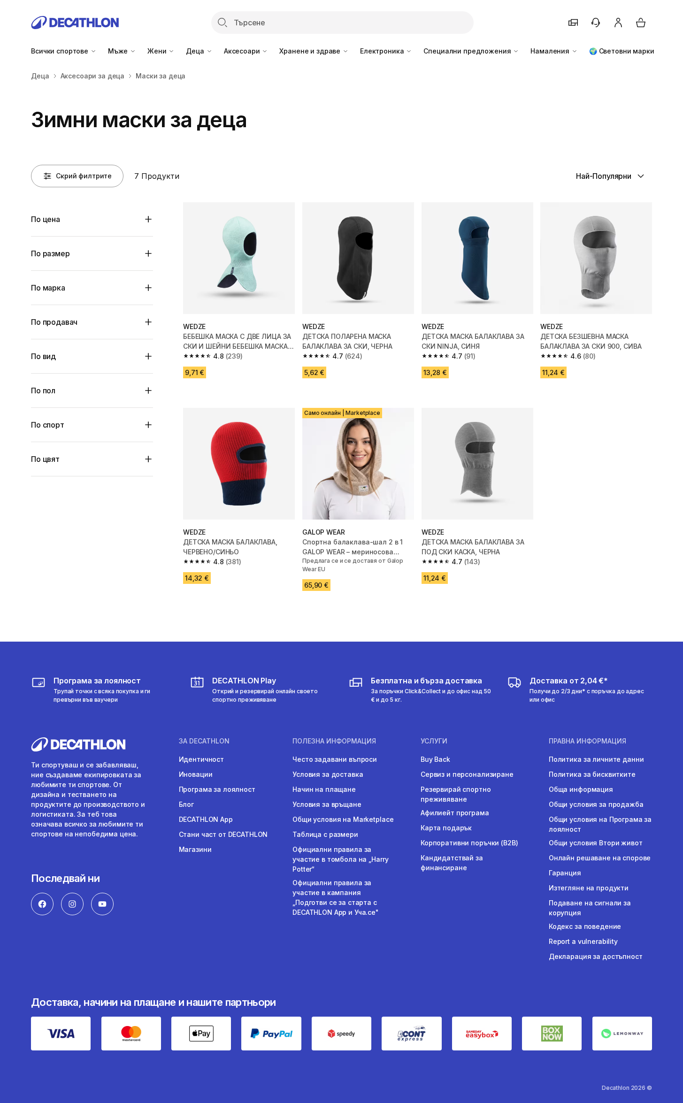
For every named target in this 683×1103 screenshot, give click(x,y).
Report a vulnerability (583, 941)
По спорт (47, 424)
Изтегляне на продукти (589, 888)
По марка (48, 287)
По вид (43, 356)
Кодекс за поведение (585, 926)
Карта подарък (446, 828)
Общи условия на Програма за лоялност (600, 824)
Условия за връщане (326, 804)
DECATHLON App (206, 819)
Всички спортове (60, 51)
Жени (157, 51)
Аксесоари (243, 51)
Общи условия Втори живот (596, 843)
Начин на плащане (324, 789)
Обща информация (581, 789)
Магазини (195, 849)
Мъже (119, 51)
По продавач (54, 322)
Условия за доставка (327, 774)
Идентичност (201, 759)
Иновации (196, 774)
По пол (43, 390)
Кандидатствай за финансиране (452, 863)
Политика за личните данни (596, 759)
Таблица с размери (325, 834)
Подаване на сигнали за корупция (590, 908)
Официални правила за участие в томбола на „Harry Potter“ (340, 859)
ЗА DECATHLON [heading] (204, 741)
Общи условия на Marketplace (342, 819)
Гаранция (565, 873)
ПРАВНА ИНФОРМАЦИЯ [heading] (587, 741)
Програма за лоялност (217, 789)
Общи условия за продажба (596, 804)
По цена (45, 219)
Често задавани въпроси (334, 759)
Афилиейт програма (455, 813)
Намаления (550, 51)
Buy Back (435, 759)
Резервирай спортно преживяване (456, 794)
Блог (186, 804)
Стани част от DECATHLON (223, 834)
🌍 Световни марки (621, 51)
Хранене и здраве (310, 51)
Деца (196, 51)
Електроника (383, 51)
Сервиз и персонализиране (467, 774)
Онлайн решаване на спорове (600, 858)
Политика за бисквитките (592, 774)
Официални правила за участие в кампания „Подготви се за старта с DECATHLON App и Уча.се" (335, 897)
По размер (50, 253)
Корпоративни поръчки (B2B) (469, 843)
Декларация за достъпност (596, 956)
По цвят (45, 459)
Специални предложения (468, 51)
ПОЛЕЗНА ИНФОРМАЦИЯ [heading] (334, 741)
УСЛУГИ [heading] (434, 741)
